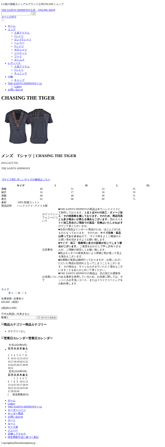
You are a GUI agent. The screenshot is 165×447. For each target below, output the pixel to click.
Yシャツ (19, 46)
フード (18, 56)
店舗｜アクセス (17, 433)
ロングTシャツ (22, 39)
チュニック (20, 73)
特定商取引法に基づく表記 (23, 437)
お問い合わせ (15, 89)
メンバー (13, 430)
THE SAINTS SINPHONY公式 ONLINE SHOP (28, 10)
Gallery (18, 86)
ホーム (11, 26)
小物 (10, 76)
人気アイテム (22, 32)
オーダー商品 (15, 413)
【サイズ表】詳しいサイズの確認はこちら (25, 179)
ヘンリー (19, 43)
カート (11, 420)
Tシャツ (19, 36)
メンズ (11, 29)
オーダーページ (17, 410)
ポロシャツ (20, 49)
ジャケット (20, 53)
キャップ (19, 80)
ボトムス (19, 59)
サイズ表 (13, 427)
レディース (14, 63)
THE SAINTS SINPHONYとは (25, 83)
